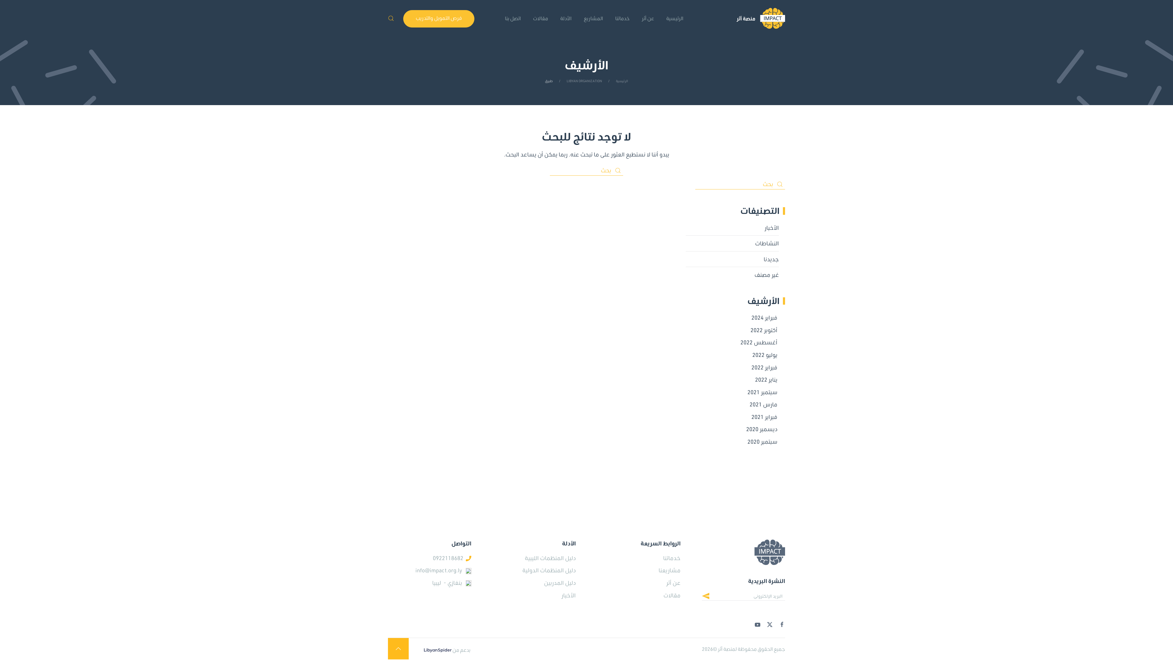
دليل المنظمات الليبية (550, 558)
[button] (391, 18)
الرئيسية (674, 18)
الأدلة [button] (566, 18)
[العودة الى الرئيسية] (760, 18)
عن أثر (673, 582)
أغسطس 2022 (758, 342)
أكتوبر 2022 (764, 330)
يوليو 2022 (764, 354)
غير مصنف (767, 274)
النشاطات (767, 243)
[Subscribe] (710, 597)
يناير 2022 (766, 379)
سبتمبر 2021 (762, 392)
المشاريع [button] (593, 18)
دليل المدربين (560, 582)
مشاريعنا (670, 570)
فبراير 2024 (764, 317)
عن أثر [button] (648, 18)
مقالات (540, 18)
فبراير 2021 (764, 416)
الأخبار (772, 227)
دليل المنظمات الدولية (549, 570)
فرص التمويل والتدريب (439, 18)
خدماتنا (622, 18)
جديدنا (771, 259)
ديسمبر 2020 (761, 429)
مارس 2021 (763, 404)
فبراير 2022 (764, 367)
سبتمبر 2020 (762, 441)
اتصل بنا (513, 18)
